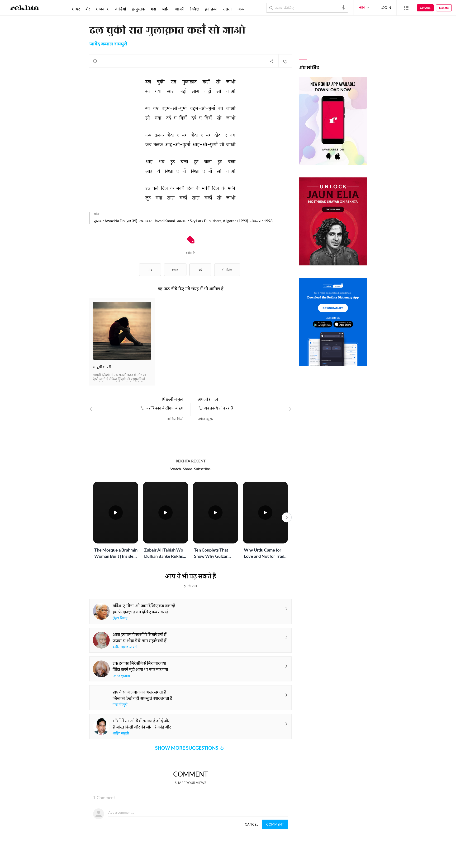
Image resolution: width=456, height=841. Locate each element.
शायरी (180, 8)
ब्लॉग (166, 8)
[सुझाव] (95, 61)
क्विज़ (194, 8)
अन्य (241, 8)
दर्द (200, 270)
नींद (150, 270)
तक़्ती (227, 8)
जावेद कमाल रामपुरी (108, 44)
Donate (444, 8)
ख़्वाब (175, 270)
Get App (425, 8)
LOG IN (385, 7)
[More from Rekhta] (406, 7)
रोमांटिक (227, 270)
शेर (88, 8)
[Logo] (24, 8)
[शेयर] (271, 61)
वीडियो (120, 8)
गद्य (153, 8)
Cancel (251, 824)
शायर (76, 8)
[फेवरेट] (285, 61)
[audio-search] (343, 7)
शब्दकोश (102, 8)
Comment (275, 824)
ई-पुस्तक (138, 8)
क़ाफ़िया (211, 8)
